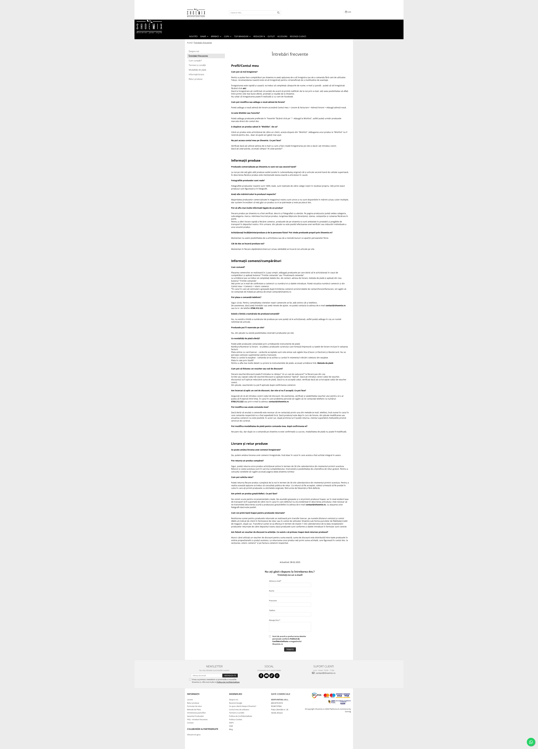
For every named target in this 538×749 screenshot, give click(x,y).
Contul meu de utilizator (239, 709)
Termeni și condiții (197, 65)
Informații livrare (196, 74)
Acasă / (190, 42)
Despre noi (194, 51)
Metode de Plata (194, 709)
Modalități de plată (197, 69)
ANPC (231, 722)
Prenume (273, 600)
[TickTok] (271, 675)
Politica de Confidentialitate (228, 682)
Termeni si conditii (236, 712)
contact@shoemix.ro (325, 673)
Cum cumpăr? (195, 60)
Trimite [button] (290, 649)
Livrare (190, 699)
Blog (231, 729)
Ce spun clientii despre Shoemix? (242, 706)
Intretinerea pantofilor (196, 712)
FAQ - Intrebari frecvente (197, 719)
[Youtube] (266, 675)
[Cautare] (278, 12)
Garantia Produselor (195, 716)
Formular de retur (194, 706)
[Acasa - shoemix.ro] (201, 13)
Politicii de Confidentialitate (286, 640)
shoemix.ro (235, 694)
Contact (190, 722)
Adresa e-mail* (275, 581)
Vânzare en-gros (193, 734)
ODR (231, 726)
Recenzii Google (235, 703)
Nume (271, 591)
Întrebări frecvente (203, 42)
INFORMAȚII (193, 694)
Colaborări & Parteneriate (202, 729)
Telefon (272, 610)
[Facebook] (261, 675)
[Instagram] (277, 675)
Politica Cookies (235, 719)
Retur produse (195, 79)
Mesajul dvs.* (274, 620)
